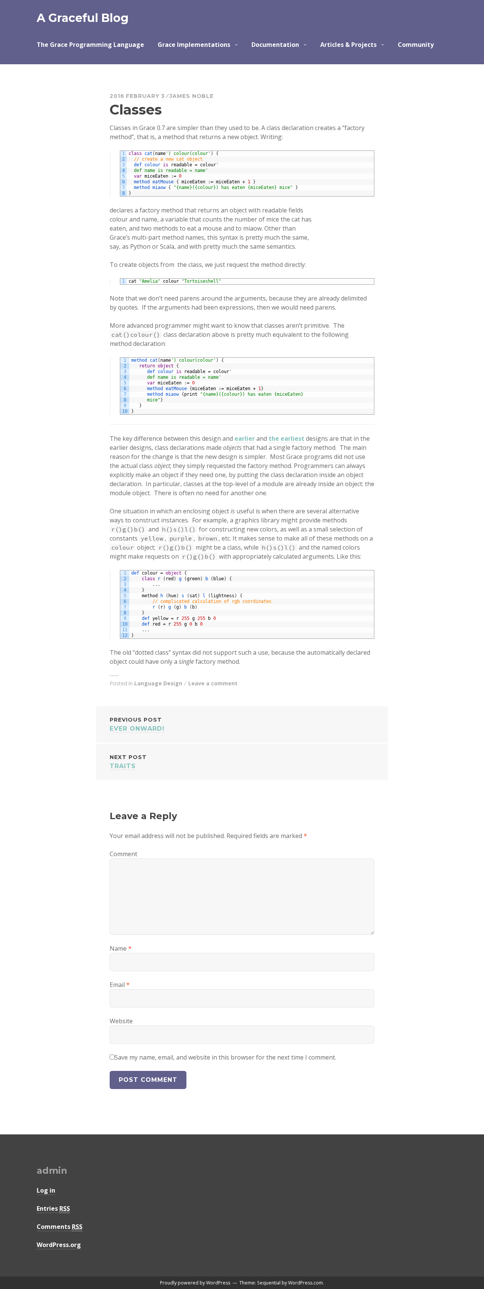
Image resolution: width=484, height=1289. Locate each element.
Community (416, 44)
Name (121, 948)
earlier (244, 438)
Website (121, 1021)
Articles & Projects (348, 44)
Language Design (158, 683)
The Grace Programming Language (90, 44)
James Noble (191, 96)
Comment (123, 854)
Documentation (275, 44)
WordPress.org (59, 1245)
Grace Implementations (194, 44)
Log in (46, 1190)
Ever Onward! (137, 724)
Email (120, 985)
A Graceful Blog (83, 18)
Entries (53, 1208)
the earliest (286, 438)
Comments (59, 1226)
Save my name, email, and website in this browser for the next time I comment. (225, 1057)
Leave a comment (212, 683)
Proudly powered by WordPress (195, 1283)
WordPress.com (305, 1283)
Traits (128, 762)
